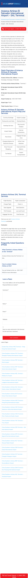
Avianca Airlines (20, 19)
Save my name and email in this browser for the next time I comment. (13, 330)
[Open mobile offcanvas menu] (26, 4)
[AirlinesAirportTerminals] (10, 3)
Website (5, 319)
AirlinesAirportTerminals (8, 19)
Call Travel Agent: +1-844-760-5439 (14, 29)
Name (5, 304)
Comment (6, 290)
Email (4, 311)
